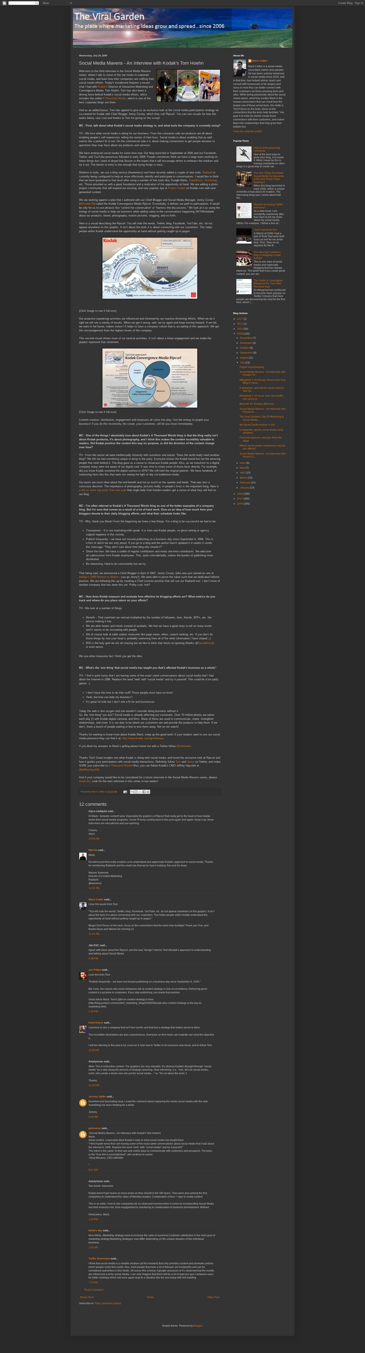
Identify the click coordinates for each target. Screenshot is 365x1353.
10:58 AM (94, 838)
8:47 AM (93, 1169)
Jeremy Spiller (97, 1096)
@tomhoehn (183, 746)
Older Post (213, 1297)
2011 (240, 323)
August (244, 357)
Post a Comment (93, 1289)
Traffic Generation (99, 1258)
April (243, 472)
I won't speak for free (265, 229)
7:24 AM (93, 1282)
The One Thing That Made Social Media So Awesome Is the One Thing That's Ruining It (269, 178)
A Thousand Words (114, 98)
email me (84, 781)
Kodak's (103, 86)
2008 (240, 493)
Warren (93, 850)
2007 (240, 498)
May (242, 467)
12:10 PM (94, 933)
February (245, 482)
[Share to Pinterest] (148, 792)
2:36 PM (93, 1011)
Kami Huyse (96, 1022)
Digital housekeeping (252, 367)
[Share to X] (140, 792)
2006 (240, 503)
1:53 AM (93, 1247)
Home (150, 1297)
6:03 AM (93, 1116)
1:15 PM (93, 1219)
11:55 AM (94, 1050)
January (245, 487)
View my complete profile (247, 131)
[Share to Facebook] (144, 792)
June (243, 462)
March (244, 477)
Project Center (176, 188)
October (245, 347)
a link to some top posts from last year (102, 490)
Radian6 (207, 172)
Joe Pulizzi (95, 969)
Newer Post (86, 1297)
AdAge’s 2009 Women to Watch (98, 576)
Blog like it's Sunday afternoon (257, 403)
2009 (240, 333)
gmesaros (95, 1128)
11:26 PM (94, 1085)
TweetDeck (196, 180)
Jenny (190, 761)
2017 (240, 318)
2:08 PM (93, 958)
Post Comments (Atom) (108, 1303)
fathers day (95, 1230)
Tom (178, 761)
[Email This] (132, 792)
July (242, 362)
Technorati (210, 180)
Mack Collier (96, 899)
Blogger (197, 1325)
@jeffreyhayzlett (89, 769)
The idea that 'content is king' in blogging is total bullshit (267, 255)
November (246, 343)
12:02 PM (94, 888)
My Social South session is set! (257, 424)
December (246, 337)
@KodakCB (87, 203)
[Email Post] (125, 791)
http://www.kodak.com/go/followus (143, 738)
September (246, 352)
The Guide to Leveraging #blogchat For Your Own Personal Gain (268, 283)
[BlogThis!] (136, 792)
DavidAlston (205, 643)
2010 (240, 328)
